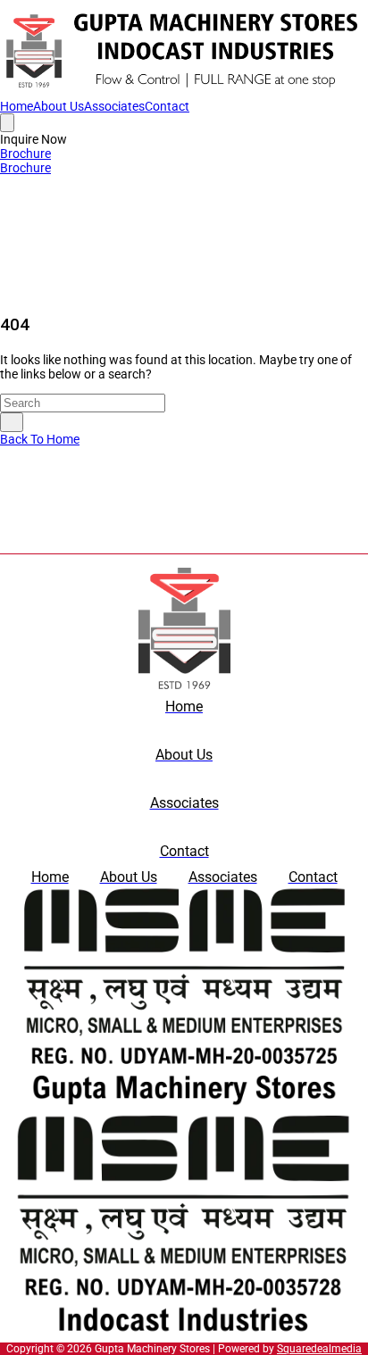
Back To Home (39, 439)
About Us (58, 106)
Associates (114, 106)
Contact (167, 106)
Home (16, 106)
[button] (33, 139)
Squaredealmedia (319, 1349)
